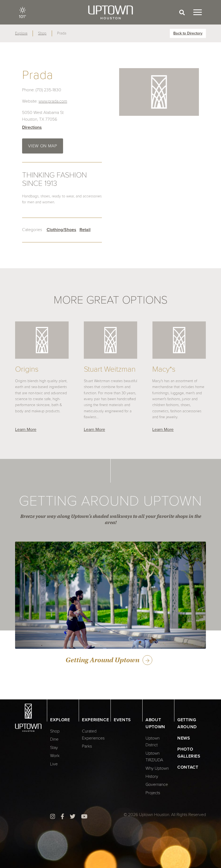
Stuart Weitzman (110, 369)
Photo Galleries (189, 753)
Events (122, 720)
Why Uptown (157, 768)
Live (54, 764)
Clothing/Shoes (61, 229)
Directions (32, 127)
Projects (153, 793)
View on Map (42, 146)
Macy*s (163, 369)
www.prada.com (53, 101)
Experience (95, 720)
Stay (54, 747)
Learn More (25, 429)
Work (55, 755)
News (183, 738)
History (152, 776)
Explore (21, 33)
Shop (42, 33)
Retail (85, 229)
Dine (54, 739)
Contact (187, 767)
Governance (157, 784)
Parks (87, 746)
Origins (27, 369)
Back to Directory (187, 33)
